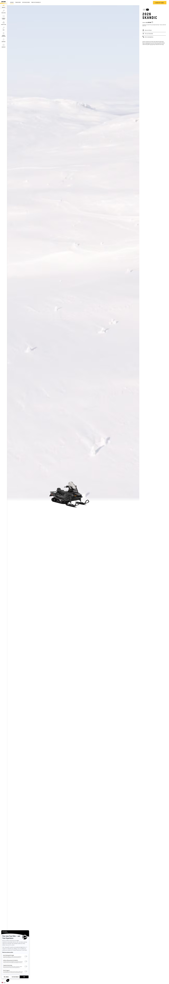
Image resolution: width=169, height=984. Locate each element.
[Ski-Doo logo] (3, 2)
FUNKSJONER (18, 2)
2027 (144, 9)
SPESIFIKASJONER (26, 2)
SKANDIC (12, 2)
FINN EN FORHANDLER (36, 2)
